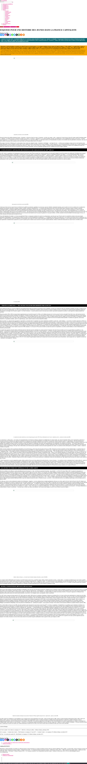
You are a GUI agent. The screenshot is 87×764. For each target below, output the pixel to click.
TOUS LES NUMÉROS (8, 4)
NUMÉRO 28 (5, 6)
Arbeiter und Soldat (7, 743)
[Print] (21, 35)
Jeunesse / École (6, 26)
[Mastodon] (10, 35)
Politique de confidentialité (8, 755)
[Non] (69, 763)
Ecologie (7, 10)
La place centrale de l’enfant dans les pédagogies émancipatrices (16, 742)
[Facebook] (3, 35)
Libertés (6, 16)
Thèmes (4, 9)
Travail (6, 22)
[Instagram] (5, 35)
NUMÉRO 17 (13, 26)
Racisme (7, 18)
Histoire (6, 14)
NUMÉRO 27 (5, 5)
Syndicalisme (7, 21)
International (7, 15)
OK (68, 763)
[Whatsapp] (12, 35)
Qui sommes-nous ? (7, 23)
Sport (6, 20)
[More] (23, 35)
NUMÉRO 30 (5, 8)
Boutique (4, 24)
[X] (17, 35)
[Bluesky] (1, 35)
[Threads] (8, 35)
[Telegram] (14, 35)
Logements (7, 17)
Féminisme (7, 13)
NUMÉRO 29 (5, 7)
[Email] (19, 35)
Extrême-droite (8, 12)
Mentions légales (6, 754)
